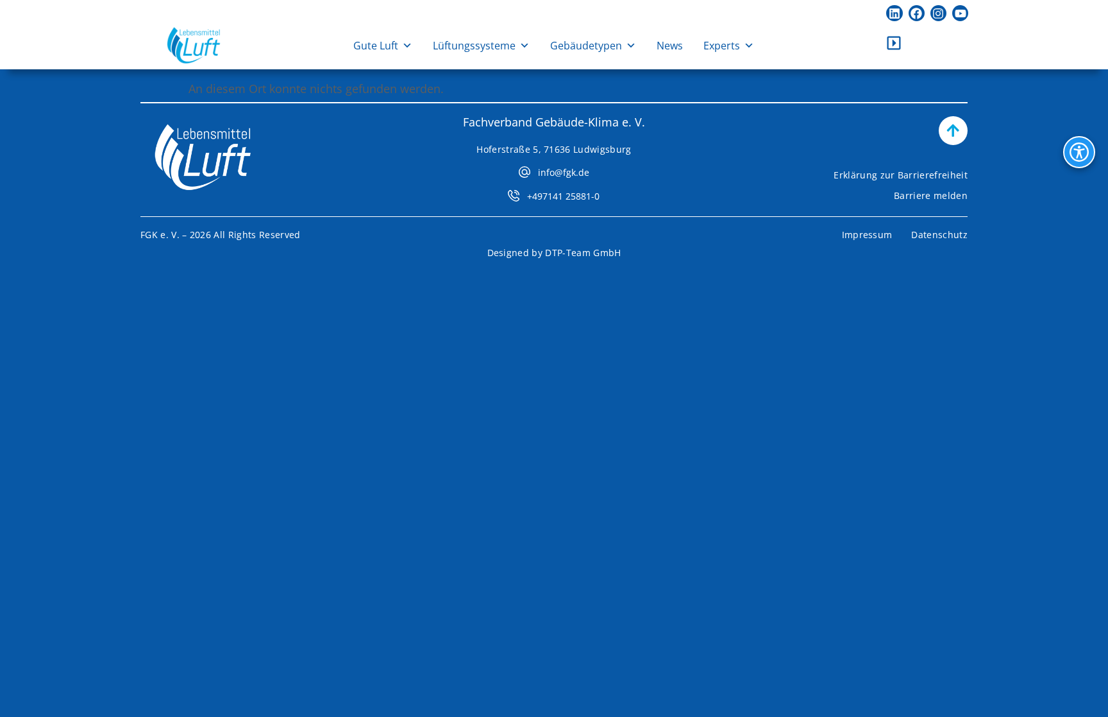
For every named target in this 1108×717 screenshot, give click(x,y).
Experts (721, 46)
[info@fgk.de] (524, 172)
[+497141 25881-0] (513, 196)
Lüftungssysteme (474, 46)
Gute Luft (375, 46)
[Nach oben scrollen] (953, 130)
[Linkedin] (894, 13)
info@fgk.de (563, 172)
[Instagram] (938, 13)
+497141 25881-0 (563, 196)
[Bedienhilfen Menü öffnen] (1079, 152)
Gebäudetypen (586, 46)
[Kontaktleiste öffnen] (894, 43)
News (670, 46)
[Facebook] (917, 13)
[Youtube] (960, 13)
